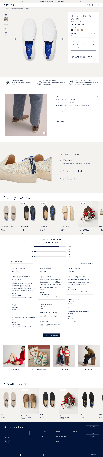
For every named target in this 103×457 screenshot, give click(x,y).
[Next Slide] (80, 1)
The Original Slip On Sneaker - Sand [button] (25, 297)
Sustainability (44, 431)
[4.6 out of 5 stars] (74, 24)
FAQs (57, 441)
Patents (18, 455)
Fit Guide (58, 438)
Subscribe (7, 437)
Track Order (92, 430)
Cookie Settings (39, 455)
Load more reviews (51, 335)
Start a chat (92, 426)
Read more (42, 289)
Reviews (42, 438)
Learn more (82, 57)
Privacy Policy (24, 455)
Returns (58, 431)
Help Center (59, 429)
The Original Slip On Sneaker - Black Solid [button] (81, 321)
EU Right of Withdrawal (49, 455)
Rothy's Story (44, 433)
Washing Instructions (61, 436)
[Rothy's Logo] (9, 5)
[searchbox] (21, 262)
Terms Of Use (31, 455)
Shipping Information (61, 433)
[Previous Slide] (23, 1)
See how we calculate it (85, 84)
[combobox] (87, 263)
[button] (18, 5)
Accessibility (59, 443)
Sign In (74, 429)
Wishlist (75, 431)
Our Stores (43, 429)
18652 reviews (81, 24)
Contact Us (92, 436)
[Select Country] (90, 5)
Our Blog (42, 436)
